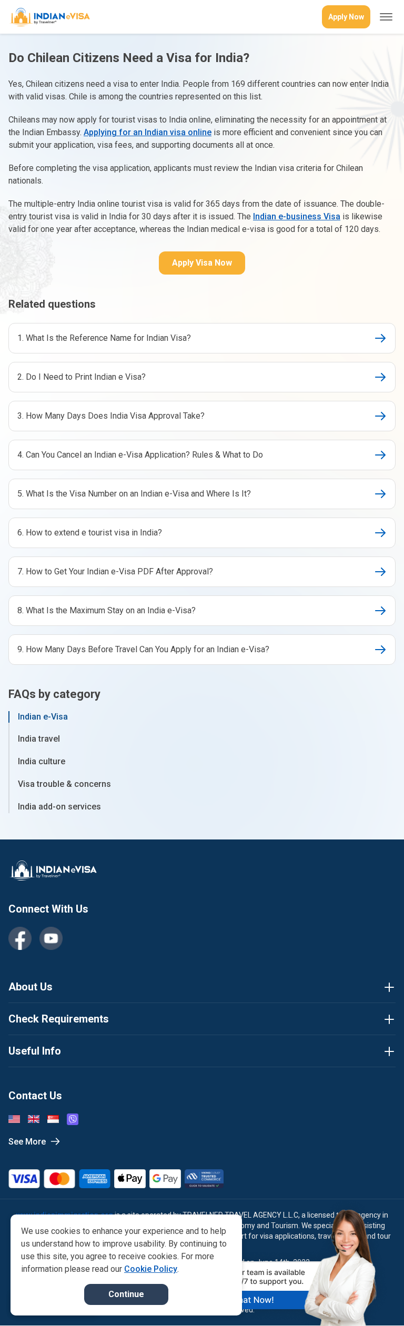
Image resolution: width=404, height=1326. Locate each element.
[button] (373, 1298)
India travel (39, 739)
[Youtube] (51, 938)
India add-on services (59, 807)
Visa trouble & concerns (64, 784)
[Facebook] (20, 938)
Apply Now (346, 17)
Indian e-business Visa (296, 216)
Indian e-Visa (43, 717)
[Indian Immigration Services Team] (49, 17)
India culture (41, 761)
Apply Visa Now (202, 263)
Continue (126, 1294)
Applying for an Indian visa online (147, 132)
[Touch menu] (386, 16)
